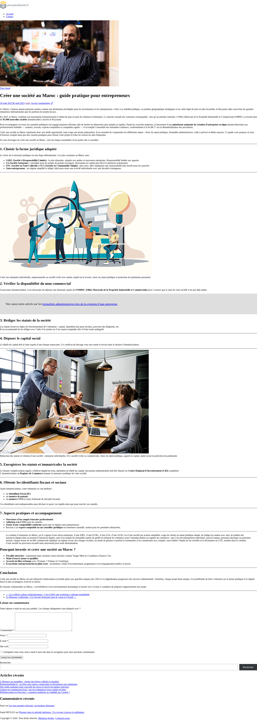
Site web (4, 646)
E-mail (4, 641)
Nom (3, 635)
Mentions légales (46, 718)
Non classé (5, 88)
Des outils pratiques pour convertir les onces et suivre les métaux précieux (34, 687)
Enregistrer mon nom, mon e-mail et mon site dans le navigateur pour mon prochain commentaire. (49, 652)
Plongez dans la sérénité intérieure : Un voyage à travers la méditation (51, 712)
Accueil (9, 14)
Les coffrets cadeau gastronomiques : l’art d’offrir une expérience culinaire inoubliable (48, 594)
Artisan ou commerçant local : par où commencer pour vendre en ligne (33, 689)
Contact (9, 16)
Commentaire (7, 630)
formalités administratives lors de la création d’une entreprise (79, 304)
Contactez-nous (62, 718)
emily (28, 103)
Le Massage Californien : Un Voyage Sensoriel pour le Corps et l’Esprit (41, 597)
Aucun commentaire (40, 103)
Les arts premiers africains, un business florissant (31, 705)
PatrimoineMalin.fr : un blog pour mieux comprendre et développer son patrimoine (38, 684)
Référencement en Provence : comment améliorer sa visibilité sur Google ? (35, 692)
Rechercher (5, 662)
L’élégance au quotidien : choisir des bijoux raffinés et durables (29, 681)
